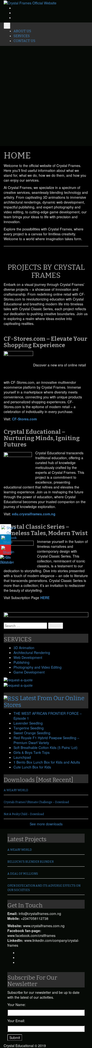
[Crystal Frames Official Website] (30, 2)
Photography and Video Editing (37, 667)
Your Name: (16, 1004)
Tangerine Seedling (28, 728)
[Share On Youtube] (5, 550)
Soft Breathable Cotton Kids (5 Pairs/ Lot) (45, 747)
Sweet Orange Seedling (31, 732)
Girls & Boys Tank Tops (31, 752)
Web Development (27, 657)
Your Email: (16, 1020)
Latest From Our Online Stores (44, 701)
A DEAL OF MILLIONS (22, 873)
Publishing (21, 662)
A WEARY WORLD (16, 790)
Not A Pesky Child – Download (24, 814)
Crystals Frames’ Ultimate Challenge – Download (36, 802)
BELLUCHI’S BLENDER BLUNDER (30, 861)
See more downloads (46, 823)
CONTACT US (24, 41)
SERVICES (21, 36)
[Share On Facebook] (5, 529)
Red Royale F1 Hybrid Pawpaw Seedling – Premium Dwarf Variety (46, 740)
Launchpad (22, 757)
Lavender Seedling (28, 723)
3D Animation (23, 647)
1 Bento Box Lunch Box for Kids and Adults (46, 762)
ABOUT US (22, 31)
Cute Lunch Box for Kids (32, 767)
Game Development (29, 672)
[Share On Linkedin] (5, 539)
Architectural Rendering (31, 652)
